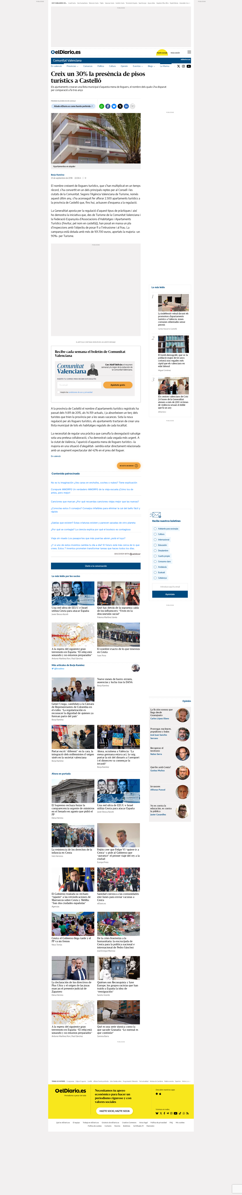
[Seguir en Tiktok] (180, 1113)
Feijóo (102, 3)
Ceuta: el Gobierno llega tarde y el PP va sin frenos (71, 939)
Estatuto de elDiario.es (110, 1123)
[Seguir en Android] (157, 1094)
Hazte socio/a (162, 53)
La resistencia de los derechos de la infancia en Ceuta (72, 851)
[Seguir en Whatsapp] (184, 1113)
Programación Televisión (130, 1081)
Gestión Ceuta (120, 3)
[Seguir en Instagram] (171, 1113)
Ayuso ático (151, 3)
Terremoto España (131, 3)
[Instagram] (183, 66)
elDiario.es (101, 903)
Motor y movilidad (187, 1081)
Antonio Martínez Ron (61, 658)
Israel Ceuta (72, 3)
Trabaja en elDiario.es (91, 1123)
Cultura (112, 66)
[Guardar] (132, 106)
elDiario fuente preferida (101, 1081)
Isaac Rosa (101, 655)
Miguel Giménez (164, 370)
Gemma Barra (103, 1036)
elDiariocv (162, 412)
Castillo (90, 1081)
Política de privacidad (159, 1123)
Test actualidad (143, 1081)
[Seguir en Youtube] (175, 1113)
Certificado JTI (138, 1126)
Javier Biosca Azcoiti (60, 614)
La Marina (164, 66)
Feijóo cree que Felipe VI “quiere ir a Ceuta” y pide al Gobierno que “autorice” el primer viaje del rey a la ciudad (118, 854)
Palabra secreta (169, 1081)
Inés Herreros (57, 856)
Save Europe (142, 3)
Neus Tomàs (57, 944)
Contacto (108, 1126)
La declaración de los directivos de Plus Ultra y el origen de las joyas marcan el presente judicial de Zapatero (71, 987)
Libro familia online (115, 1081)
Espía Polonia (174, 3)
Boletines (126, 1126)
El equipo (76, 1123)
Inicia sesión (175, 53)
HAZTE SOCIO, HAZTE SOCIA (115, 1111)
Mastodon (150, 1126)
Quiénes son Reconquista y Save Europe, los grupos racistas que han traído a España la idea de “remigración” (117, 987)
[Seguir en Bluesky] (157, 1113)
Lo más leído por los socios (66, 576)
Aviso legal (143, 1123)
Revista (117, 1126)
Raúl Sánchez (77, 658)
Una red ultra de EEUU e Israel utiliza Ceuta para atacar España (70, 609)
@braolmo (59, 668)
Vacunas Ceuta (109, 3)
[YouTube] (189, 66)
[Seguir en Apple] (160, 1094)
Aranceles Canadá (185, 3)
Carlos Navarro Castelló (167, 329)
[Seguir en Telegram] (168, 1113)
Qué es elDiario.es (63, 1123)
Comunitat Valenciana (67, 60)
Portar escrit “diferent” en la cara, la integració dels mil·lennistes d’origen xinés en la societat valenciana (73, 754)
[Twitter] (178, 66)
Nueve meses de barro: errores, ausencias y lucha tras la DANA (115, 680)
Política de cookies (95, 1126)
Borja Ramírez (57, 175)
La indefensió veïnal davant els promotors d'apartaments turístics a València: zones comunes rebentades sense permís (173, 319)
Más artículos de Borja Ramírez (68, 665)
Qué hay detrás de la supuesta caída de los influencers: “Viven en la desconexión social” (118, 611)
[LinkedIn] (126, 106)
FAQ (171, 1123)
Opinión (124, 66)
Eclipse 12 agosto (81, 1081)
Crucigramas (70, 1081)
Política (100, 66)
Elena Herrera (57, 818)
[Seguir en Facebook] (164, 1113)
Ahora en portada (61, 773)
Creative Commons (129, 1123)
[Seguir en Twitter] (161, 1113)
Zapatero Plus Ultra (162, 3)
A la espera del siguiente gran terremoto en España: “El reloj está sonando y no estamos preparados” (72, 652)
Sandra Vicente (103, 995)
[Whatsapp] (101, 106)
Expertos (178, 1081)
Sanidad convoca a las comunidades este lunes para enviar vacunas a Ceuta (118, 897)
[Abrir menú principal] (189, 52)
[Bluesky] (114, 106)
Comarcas (87, 66)
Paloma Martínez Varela (107, 617)
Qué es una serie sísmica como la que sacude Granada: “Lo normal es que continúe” (117, 1029)
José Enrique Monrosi (106, 951)
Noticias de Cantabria (156, 1081)
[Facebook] (107, 106)
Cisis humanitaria (82, 3)
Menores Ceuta (93, 3)
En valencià (56, 66)
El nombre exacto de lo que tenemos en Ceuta (118, 650)
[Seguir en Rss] (187, 1113)
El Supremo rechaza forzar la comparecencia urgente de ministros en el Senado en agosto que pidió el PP (73, 810)
